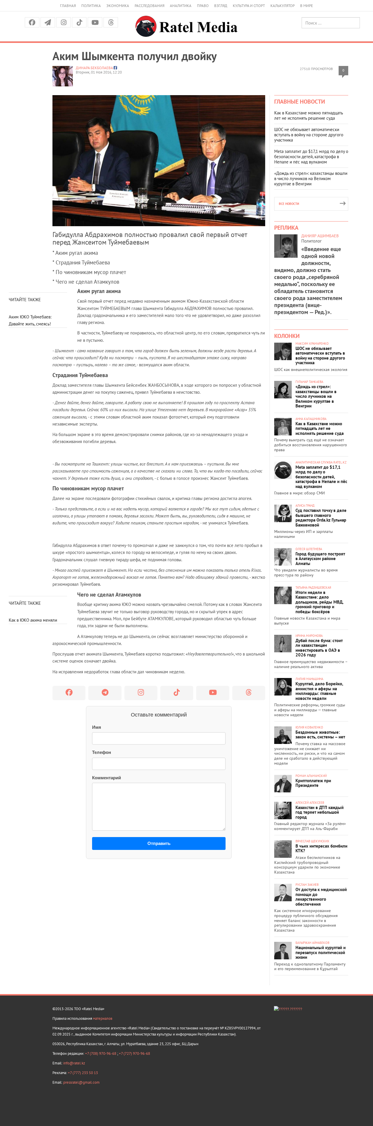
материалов (102, 1018)
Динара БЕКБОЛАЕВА (94, 67)
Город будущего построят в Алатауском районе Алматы (320, 558)
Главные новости (299, 101)
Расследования (149, 5)
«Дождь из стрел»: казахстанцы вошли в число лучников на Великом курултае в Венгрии (310, 178)
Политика (91, 5)
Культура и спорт (249, 5)
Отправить (158, 843)
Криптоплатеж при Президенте (313, 783)
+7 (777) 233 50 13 (83, 1072)
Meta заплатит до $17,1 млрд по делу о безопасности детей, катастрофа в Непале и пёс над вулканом (311, 157)
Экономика (117, 5)
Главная (68, 5)
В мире (306, 5)
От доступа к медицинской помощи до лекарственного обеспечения (321, 897)
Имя (96, 727)
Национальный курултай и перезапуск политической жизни (320, 952)
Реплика (286, 227)
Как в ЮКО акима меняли (33, 620)
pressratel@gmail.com (81, 1082)
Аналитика (180, 5)
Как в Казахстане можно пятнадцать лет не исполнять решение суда (308, 115)
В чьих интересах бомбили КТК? (321, 848)
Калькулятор (282, 5)
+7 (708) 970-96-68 (101, 1053)
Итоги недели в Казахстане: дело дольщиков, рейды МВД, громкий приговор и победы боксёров (319, 602)
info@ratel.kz (74, 1063)
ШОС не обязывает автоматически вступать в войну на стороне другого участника (308, 135)
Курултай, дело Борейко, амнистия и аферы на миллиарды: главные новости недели (319, 691)
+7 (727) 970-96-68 (134, 1053)
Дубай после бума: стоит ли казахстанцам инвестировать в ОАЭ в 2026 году (319, 648)
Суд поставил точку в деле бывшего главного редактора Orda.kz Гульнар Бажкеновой (320, 518)
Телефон (101, 752)
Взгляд (220, 5)
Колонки (287, 336)
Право (203, 5)
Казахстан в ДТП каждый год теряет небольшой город (319, 812)
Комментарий (106, 777)
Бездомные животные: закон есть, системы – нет (320, 734)
